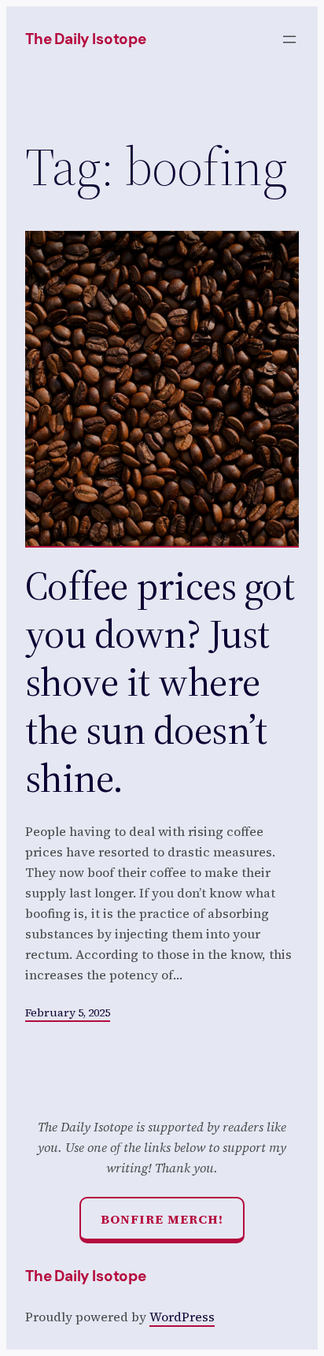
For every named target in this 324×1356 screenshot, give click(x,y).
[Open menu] (289, 39)
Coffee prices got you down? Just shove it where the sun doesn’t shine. (159, 681)
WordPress (182, 1316)
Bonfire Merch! (162, 1219)
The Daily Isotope (85, 39)
